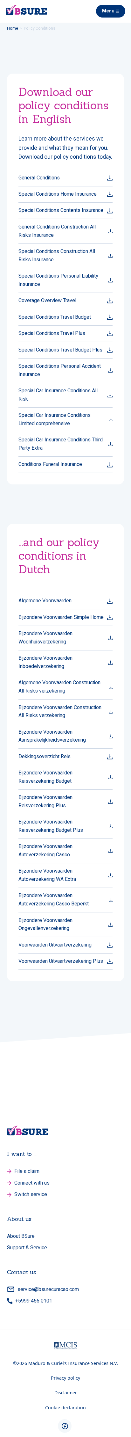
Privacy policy (65, 1378)
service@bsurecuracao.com (48, 1289)
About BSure (21, 1236)
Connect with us (32, 1183)
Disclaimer (65, 1393)
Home (12, 28)
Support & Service (27, 1248)
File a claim (26, 1171)
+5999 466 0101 (33, 1301)
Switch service (30, 1194)
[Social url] (65, 1426)
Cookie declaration (65, 1407)
